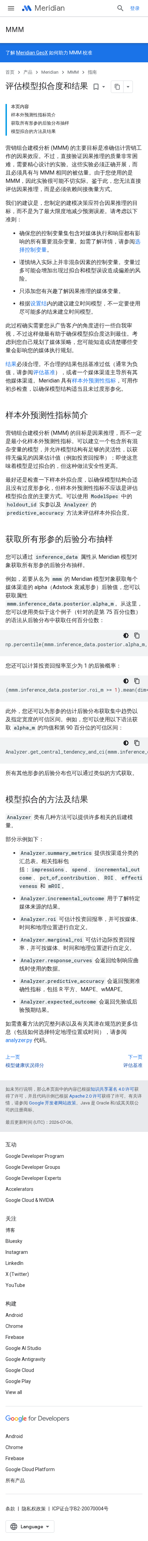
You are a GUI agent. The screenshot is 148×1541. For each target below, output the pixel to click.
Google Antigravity (25, 1359)
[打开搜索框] (120, 8)
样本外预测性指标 (94, 380)
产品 (27, 72)
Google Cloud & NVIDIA (30, 1200)
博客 (10, 1230)
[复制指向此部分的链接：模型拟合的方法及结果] (95, 800)
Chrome (14, 1326)
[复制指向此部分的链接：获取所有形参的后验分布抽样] (120, 540)
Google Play (18, 1381)
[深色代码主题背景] (125, 635)
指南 (92, 72)
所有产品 (15, 1480)
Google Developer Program (35, 1156)
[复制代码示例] (136, 635)
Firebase (15, 1337)
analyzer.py (19, 1040)
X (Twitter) (17, 1274)
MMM (15, 29)
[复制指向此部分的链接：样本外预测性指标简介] (95, 416)
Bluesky (14, 1241)
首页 (10, 72)
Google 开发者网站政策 (52, 1102)
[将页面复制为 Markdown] (117, 87)
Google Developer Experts (33, 1178)
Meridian (49, 8)
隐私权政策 (34, 1508)
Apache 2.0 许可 (85, 1096)
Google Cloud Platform (30, 1469)
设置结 (38, 303)
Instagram (17, 1252)
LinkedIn (14, 1263)
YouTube (15, 1285)
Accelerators (19, 1189)
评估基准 (44, 372)
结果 (11, 364)
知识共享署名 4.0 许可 (112, 1089)
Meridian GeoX (32, 52)
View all (14, 1392)
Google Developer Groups (33, 1167)
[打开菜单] (11, 8)
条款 (10, 1508)
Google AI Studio (23, 1348)
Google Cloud (20, 1370)
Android (14, 1315)
